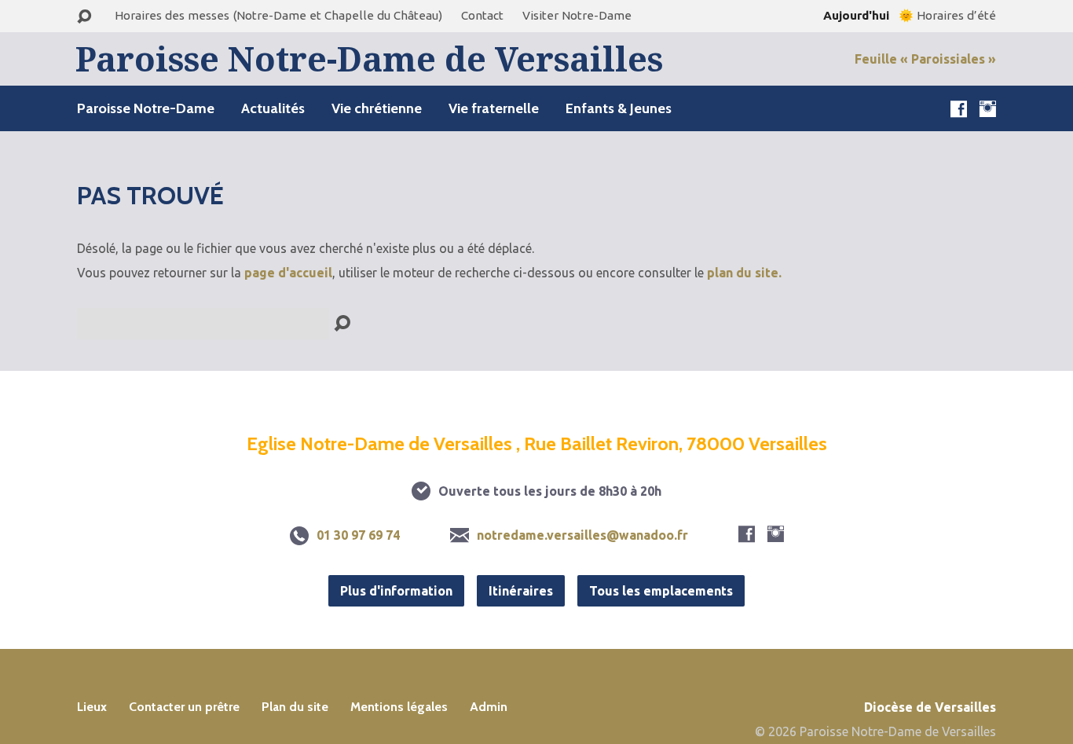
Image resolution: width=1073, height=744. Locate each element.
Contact (482, 15)
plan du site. (744, 273)
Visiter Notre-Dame (577, 15)
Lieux (92, 706)
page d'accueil (288, 273)
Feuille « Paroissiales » (925, 59)
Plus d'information (396, 591)
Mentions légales (399, 706)
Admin (488, 706)
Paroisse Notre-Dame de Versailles (369, 58)
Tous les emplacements (661, 591)
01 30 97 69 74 (358, 535)
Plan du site (295, 706)
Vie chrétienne (376, 108)
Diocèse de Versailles (930, 707)
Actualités (273, 108)
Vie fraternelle (494, 108)
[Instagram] (988, 109)
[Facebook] (958, 109)
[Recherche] (84, 17)
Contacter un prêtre (184, 706)
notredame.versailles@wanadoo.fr (582, 535)
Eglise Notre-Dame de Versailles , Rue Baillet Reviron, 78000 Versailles (537, 443)
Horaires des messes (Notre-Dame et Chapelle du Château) (278, 15)
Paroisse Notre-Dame (145, 108)
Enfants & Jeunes (619, 108)
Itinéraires (521, 591)
